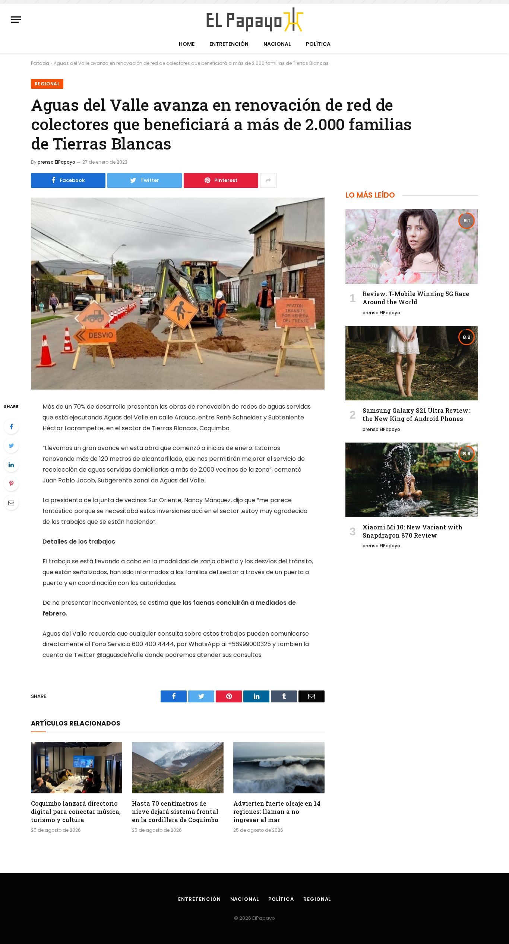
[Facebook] (11, 426)
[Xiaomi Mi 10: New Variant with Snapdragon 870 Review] (411, 480)
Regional (47, 84)
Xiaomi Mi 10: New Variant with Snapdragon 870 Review (412, 531)
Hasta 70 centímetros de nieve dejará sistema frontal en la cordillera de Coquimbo (175, 811)
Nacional (277, 44)
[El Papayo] (254, 19)
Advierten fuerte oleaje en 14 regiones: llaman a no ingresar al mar (276, 811)
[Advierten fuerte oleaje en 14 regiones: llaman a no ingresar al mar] (279, 767)
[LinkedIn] (11, 464)
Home (187, 44)
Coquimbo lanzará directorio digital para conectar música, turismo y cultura (76, 811)
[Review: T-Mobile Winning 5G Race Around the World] (411, 246)
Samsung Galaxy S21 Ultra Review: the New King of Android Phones (416, 414)
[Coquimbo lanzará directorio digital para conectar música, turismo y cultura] (76, 767)
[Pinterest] (11, 483)
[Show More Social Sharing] (268, 180)
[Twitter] (11, 445)
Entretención (229, 44)
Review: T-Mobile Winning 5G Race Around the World (416, 298)
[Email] (11, 502)
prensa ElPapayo (56, 162)
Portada (40, 63)
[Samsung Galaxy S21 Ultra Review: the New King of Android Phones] (411, 363)
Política (318, 44)
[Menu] (16, 19)
